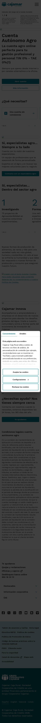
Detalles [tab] (23, 334)
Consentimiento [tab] (9, 334)
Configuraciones (19, 379)
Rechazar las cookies (20, 387)
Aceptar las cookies (20, 372)
